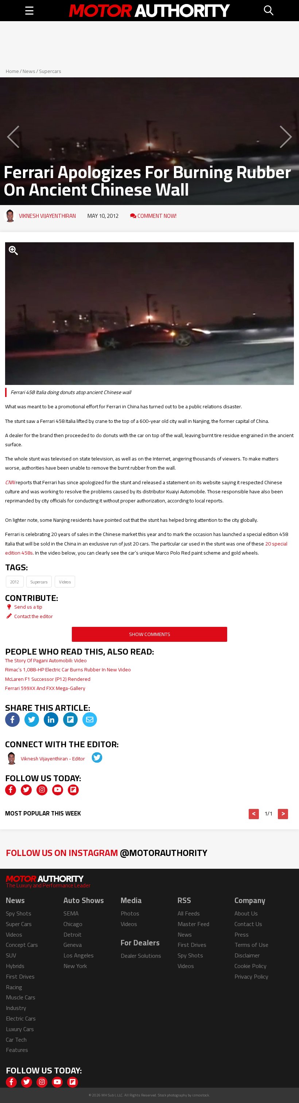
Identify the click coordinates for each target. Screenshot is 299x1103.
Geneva (72, 944)
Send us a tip (27, 607)
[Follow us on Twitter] (26, 789)
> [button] (283, 814)
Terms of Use (251, 944)
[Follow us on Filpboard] (73, 789)
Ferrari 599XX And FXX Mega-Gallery (45, 688)
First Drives (20, 976)
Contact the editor (33, 616)
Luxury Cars (20, 1028)
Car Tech (16, 1039)
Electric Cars (21, 1018)
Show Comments (149, 634)
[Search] (269, 10)
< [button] (254, 814)
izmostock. (201, 1095)
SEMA (71, 913)
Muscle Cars (20, 997)
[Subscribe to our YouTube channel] (57, 789)
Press (241, 934)
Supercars (50, 71)
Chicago (72, 923)
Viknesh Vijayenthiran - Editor (53, 758)
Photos (130, 913)
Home (12, 71)
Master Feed (193, 923)
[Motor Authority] (149, 10)
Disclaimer (247, 955)
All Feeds (189, 913)
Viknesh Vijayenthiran (47, 216)
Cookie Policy (250, 965)
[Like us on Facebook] (10, 789)
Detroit (72, 934)
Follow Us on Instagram (106, 852)
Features (17, 1049)
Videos (65, 582)
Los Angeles (78, 955)
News (29, 71)
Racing (14, 986)
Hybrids (15, 965)
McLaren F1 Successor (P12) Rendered (47, 679)
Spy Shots (18, 913)
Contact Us (248, 923)
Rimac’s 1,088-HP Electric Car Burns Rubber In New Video (68, 669)
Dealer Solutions (141, 955)
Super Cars (19, 923)
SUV (11, 955)
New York (75, 965)
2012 (14, 582)
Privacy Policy (251, 976)
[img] (12, 719)
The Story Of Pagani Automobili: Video (46, 660)
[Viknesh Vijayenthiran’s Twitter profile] (92, 758)
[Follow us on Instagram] (41, 789)
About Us (246, 913)
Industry (16, 1007)
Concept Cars (22, 944)
